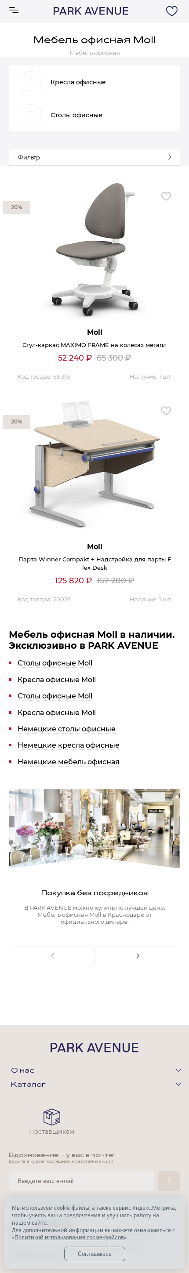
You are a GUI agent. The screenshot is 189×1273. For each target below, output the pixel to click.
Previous (51, 955)
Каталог (28, 1085)
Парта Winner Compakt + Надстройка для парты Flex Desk (94, 563)
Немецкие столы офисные (67, 729)
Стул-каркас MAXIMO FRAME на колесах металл (94, 344)
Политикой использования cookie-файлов (69, 1237)
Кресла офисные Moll (57, 680)
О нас (22, 1070)
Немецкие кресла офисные (69, 745)
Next (137, 955)
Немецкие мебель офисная (69, 762)
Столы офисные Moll (55, 663)
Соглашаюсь (95, 1254)
